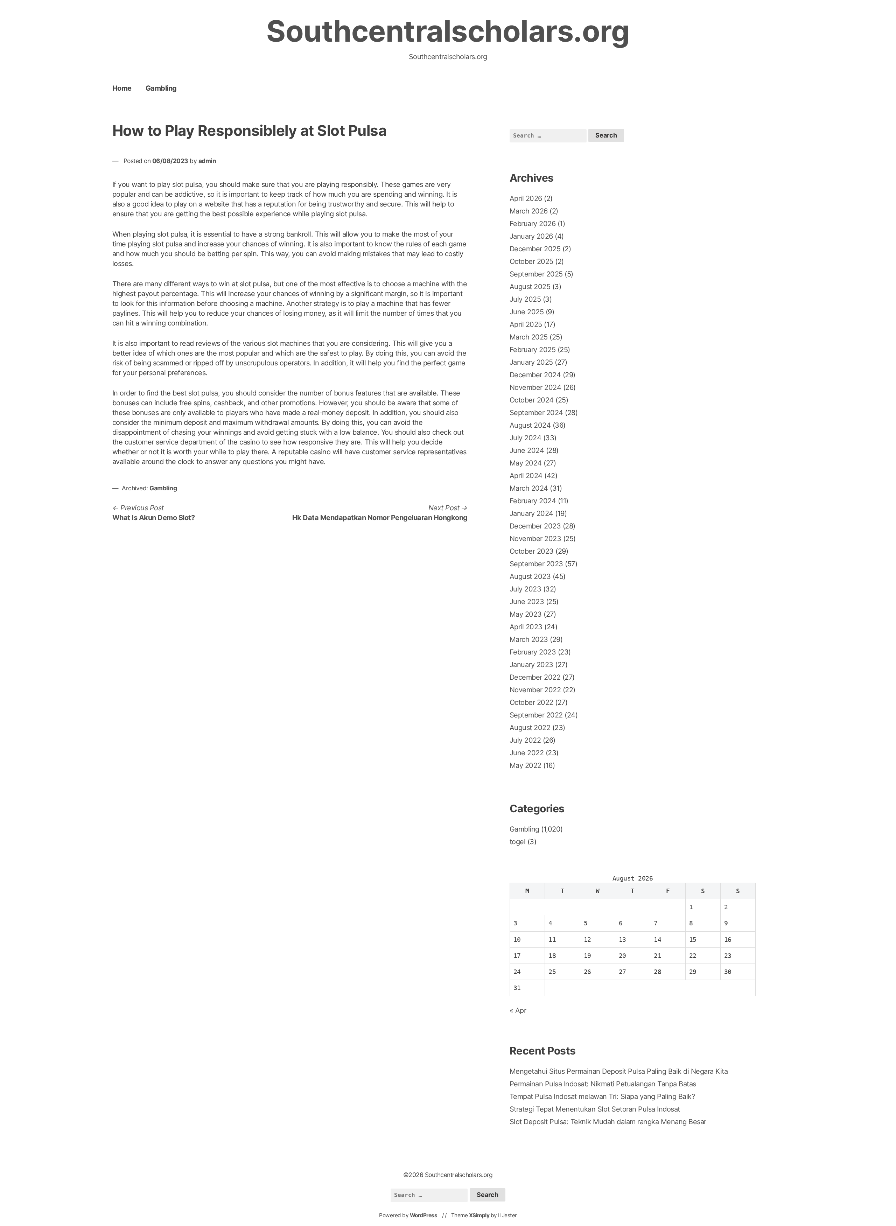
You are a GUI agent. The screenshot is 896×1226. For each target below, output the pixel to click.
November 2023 (535, 538)
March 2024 (529, 488)
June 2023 (527, 601)
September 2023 (536, 564)
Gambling (161, 88)
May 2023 (526, 614)
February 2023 (533, 652)
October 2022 (531, 702)
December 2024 (535, 375)
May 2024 (526, 463)
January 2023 (531, 664)
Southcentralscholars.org (447, 31)
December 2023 (535, 526)
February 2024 (533, 501)
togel (518, 842)
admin (207, 160)
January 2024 (531, 513)
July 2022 (525, 740)
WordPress (424, 1215)
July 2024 (525, 438)
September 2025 (536, 274)
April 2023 (526, 627)
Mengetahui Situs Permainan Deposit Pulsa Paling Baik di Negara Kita (619, 1071)
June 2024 (527, 450)
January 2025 (531, 362)
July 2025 (525, 299)
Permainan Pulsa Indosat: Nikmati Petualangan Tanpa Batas (603, 1084)
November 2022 (535, 690)
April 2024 (526, 475)
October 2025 (531, 261)
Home (122, 88)
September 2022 (536, 715)
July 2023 (525, 589)
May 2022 (525, 765)
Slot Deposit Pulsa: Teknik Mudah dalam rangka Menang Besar (608, 1122)
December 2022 (535, 677)
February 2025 (533, 349)
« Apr (518, 1010)
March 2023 (529, 639)
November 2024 (535, 387)
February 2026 (533, 223)
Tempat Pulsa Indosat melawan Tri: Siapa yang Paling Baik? (602, 1096)
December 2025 (535, 249)
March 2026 (529, 211)
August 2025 (530, 286)
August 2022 (530, 727)
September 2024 (536, 412)
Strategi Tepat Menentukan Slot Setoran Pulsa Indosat (595, 1109)
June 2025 (527, 312)
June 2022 (527, 753)
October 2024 (532, 400)
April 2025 (526, 324)
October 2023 (532, 551)
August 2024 (530, 425)
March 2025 (529, 337)
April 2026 (526, 198)
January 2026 (531, 236)
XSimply (479, 1215)
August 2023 (530, 576)
